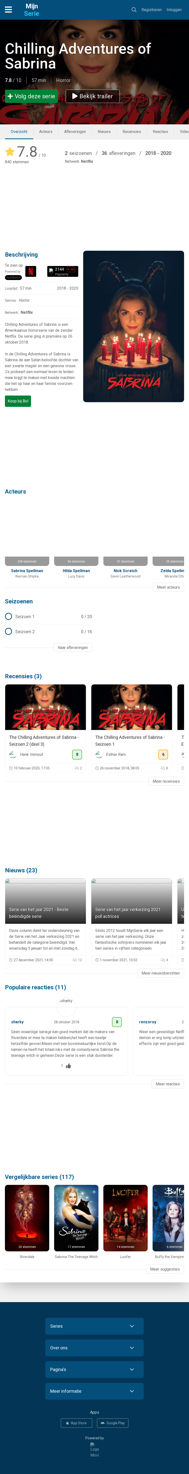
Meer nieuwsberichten (161, 973)
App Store (79, 1423)
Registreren (152, 9)
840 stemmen (17, 162)
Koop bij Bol (18, 401)
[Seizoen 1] (48, 616)
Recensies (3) (23, 676)
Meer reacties (168, 1084)
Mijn (31, 9)
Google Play (116, 1423)
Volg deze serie (35, 96)
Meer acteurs (168, 587)
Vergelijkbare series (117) (39, 1177)
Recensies (132, 131)
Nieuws (104, 131)
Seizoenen (19, 601)
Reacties (160, 131)
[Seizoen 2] (48, 631)
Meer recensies (166, 781)
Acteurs (45, 131)
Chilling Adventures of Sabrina (78, 56)
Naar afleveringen (73, 647)
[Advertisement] (94, 204)
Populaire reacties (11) (35, 987)
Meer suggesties (165, 1269)
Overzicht (19, 131)
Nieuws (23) (21, 870)
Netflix (87, 161)
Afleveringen (75, 131)
